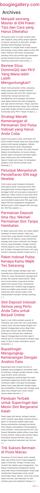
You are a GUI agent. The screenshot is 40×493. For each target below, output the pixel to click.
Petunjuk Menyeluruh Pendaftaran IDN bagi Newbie (19, 174)
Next (36, 486)
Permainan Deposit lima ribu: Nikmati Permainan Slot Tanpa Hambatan (19, 219)
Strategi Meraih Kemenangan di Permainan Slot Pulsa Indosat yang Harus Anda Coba (19, 125)
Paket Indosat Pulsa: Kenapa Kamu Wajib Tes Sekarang (18, 261)
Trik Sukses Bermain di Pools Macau (18, 450)
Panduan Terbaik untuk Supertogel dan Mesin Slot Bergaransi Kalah (19, 404)
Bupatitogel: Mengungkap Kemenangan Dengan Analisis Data (19, 355)
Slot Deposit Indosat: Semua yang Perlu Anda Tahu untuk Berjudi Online (18, 308)
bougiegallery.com (19, 4)
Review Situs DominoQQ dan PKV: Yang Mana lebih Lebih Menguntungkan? (18, 74)
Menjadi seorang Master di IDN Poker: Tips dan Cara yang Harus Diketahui (18, 25)
